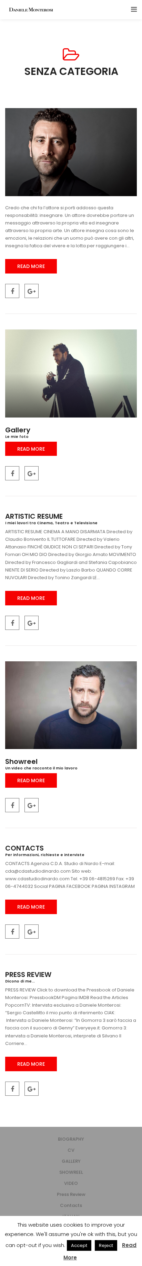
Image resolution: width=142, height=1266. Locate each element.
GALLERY (71, 1161)
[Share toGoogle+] (31, 291)
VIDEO (71, 1183)
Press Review (71, 1194)
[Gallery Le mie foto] (71, 373)
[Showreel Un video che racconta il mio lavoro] (71, 705)
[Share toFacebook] (12, 291)
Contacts (71, 1205)
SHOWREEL (71, 1172)
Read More (31, 266)
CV (71, 1150)
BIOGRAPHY (71, 1139)
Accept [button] (79, 1245)
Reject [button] (106, 1245)
